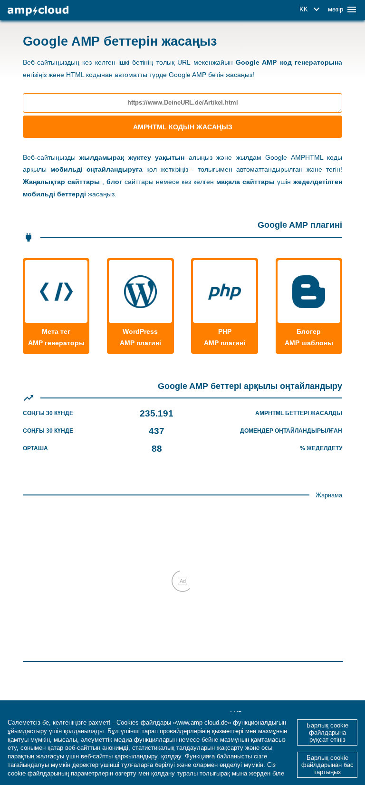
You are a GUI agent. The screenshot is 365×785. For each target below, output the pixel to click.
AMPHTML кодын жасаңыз (182, 127)
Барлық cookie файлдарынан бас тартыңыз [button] (327, 764)
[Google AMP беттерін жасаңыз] (38, 11)
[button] (311, 9)
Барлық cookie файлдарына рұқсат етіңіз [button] (327, 732)
